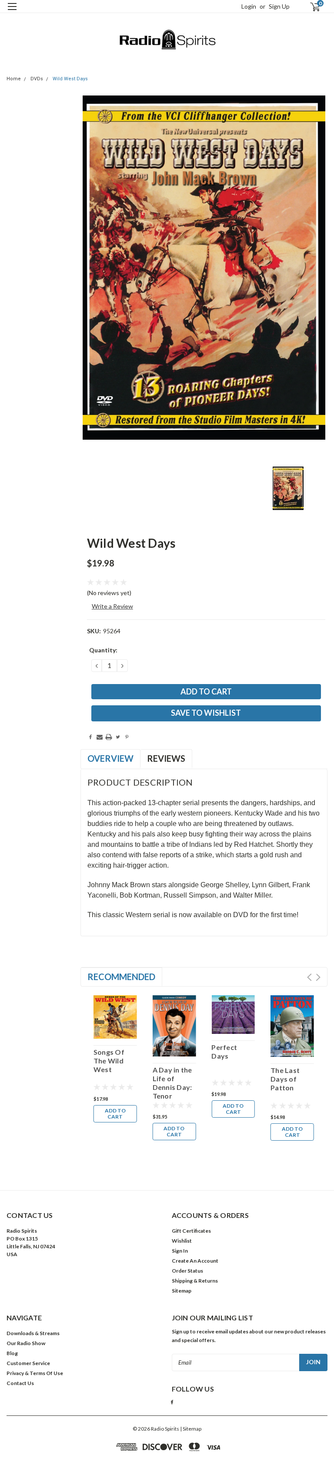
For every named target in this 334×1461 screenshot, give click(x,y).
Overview (110, 758)
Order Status (187, 1270)
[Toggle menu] (12, 12)
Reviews (166, 758)
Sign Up (279, 6)
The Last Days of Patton (285, 1079)
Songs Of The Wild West (109, 1060)
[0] (311, 6)
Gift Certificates (191, 1230)
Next (318, 977)
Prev (309, 977)
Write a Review (112, 606)
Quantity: (103, 650)
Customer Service (28, 1363)
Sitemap (181, 1290)
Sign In (180, 1250)
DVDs (36, 79)
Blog (12, 1353)
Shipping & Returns (195, 1280)
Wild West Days (70, 79)
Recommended (121, 976)
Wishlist (182, 1240)
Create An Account (195, 1260)
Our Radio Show (26, 1343)
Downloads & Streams (33, 1333)
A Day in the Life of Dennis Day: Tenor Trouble (172, 1083)
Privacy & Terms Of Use (35, 1373)
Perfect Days (224, 1051)
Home (14, 79)
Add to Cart (115, 1113)
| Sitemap (190, 1428)
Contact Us (20, 1383)
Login (248, 6)
